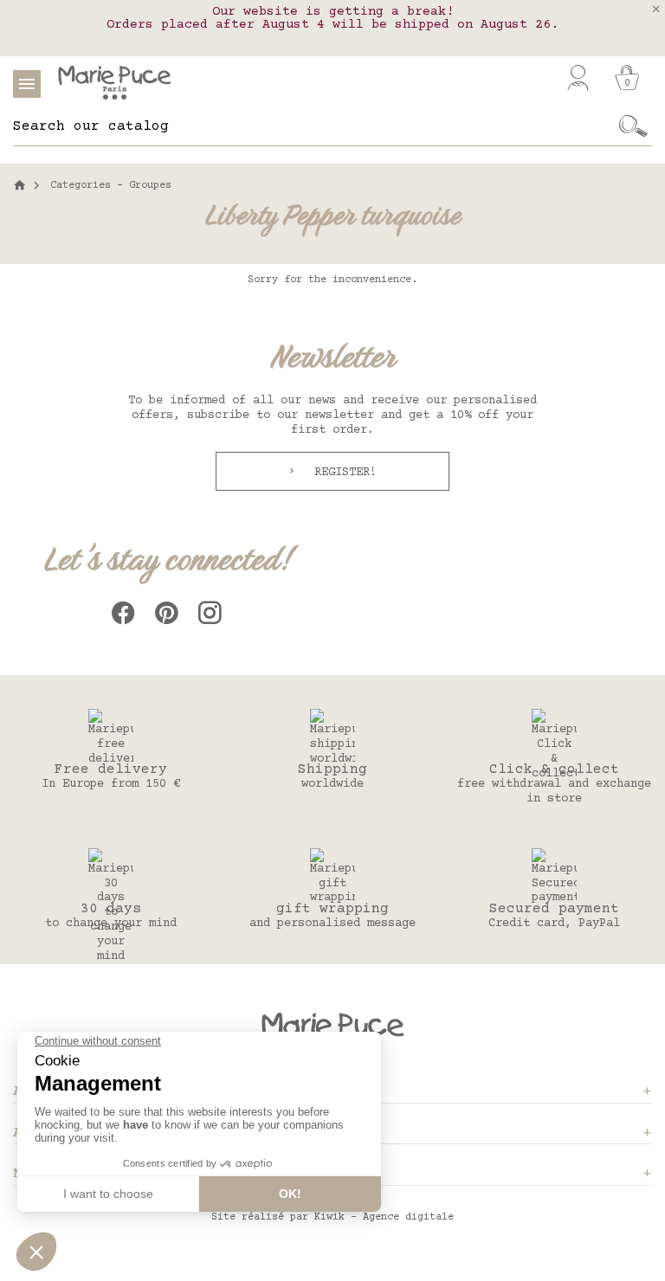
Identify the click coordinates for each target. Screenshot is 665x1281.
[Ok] (633, 126)
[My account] (578, 78)
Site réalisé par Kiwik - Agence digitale (332, 1217)
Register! (342, 473)
